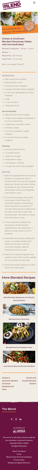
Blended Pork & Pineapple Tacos (19, 347)
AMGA (26, 443)
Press (19, 454)
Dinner (24, 49)
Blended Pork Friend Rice (19, 319)
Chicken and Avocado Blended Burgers (29, 380)
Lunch (31, 49)
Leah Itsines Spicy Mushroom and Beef (19, 366)
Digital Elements (23, 463)
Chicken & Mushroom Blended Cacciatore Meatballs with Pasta (10, 383)
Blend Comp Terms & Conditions (19, 457)
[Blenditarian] (11, 9)
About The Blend (19, 451)
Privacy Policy (19, 460)
